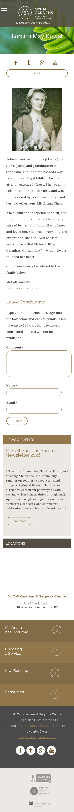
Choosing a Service (13, 651)
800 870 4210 (49, 726)
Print (37, 73)
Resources (14, 692)
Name (10, 385)
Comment (15, 347)
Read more (19, 521)
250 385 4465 (27, 726)
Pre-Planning (16, 670)
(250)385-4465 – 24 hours (33, 22)
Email (10, 402)
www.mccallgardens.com (25, 288)
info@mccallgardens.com (37, 737)
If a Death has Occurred (17, 629)
